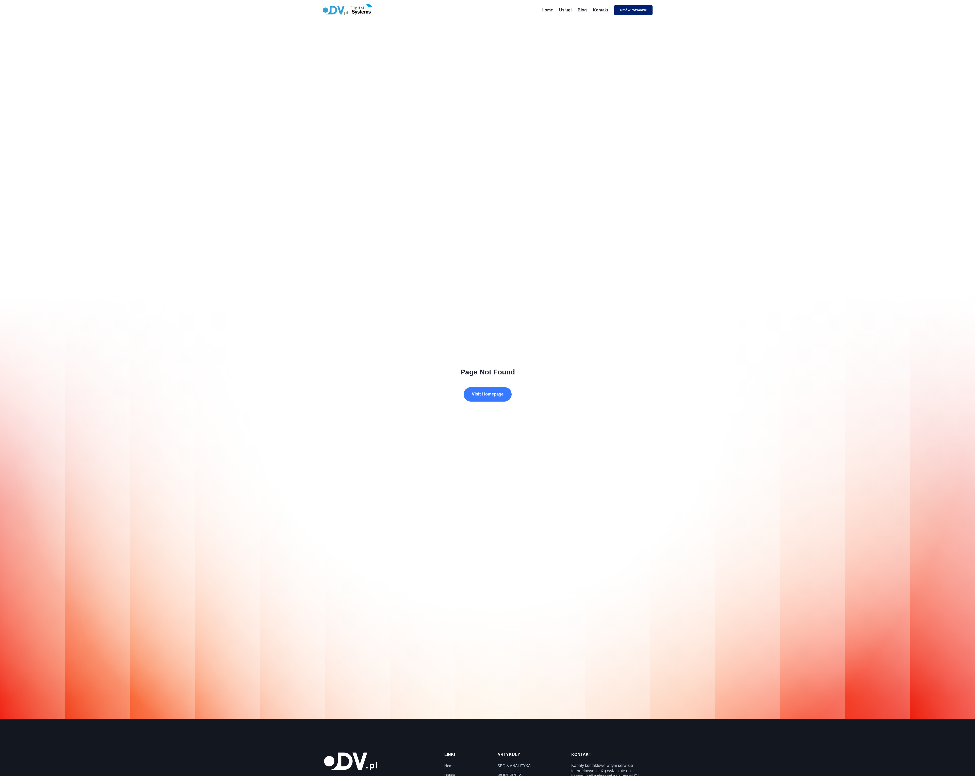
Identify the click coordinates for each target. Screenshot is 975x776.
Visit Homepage (487, 394)
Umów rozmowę (633, 10)
